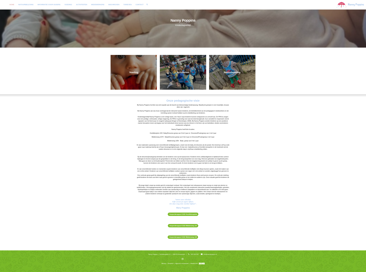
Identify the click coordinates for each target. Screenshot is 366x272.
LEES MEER (133, 72)
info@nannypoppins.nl (210, 254)
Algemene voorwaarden (182, 263)
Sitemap (163, 263)
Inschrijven (113, 5)
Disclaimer (171, 263)
